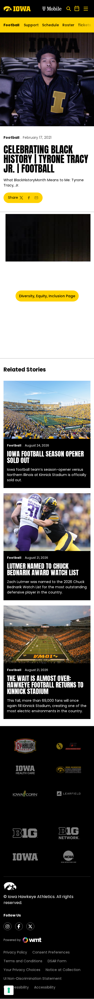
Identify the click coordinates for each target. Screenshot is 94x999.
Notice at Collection (63, 969)
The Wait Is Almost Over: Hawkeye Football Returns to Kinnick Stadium (45, 684)
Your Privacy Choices (22, 969)
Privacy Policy (15, 952)
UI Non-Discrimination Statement (33, 978)
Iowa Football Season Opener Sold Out (45, 457)
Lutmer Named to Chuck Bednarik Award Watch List (42, 569)
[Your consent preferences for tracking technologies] (9, 990)
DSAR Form (57, 961)
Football (11, 137)
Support (31, 25)
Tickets (84, 26)
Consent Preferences (51, 952)
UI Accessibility (16, 987)
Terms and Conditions (23, 961)
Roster (68, 25)
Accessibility (44, 987)
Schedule (50, 25)
